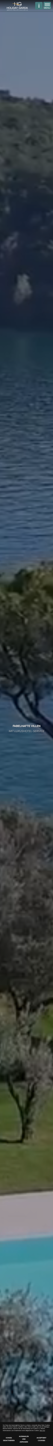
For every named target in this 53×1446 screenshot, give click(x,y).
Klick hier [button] (42, 1430)
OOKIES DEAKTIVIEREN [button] (9, 1439)
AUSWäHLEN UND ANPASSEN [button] (24, 1439)
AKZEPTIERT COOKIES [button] (41, 1439)
